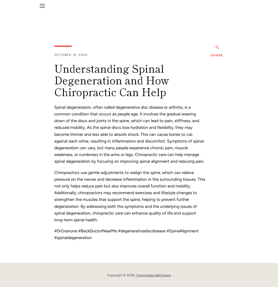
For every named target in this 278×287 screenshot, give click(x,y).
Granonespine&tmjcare (153, 275)
